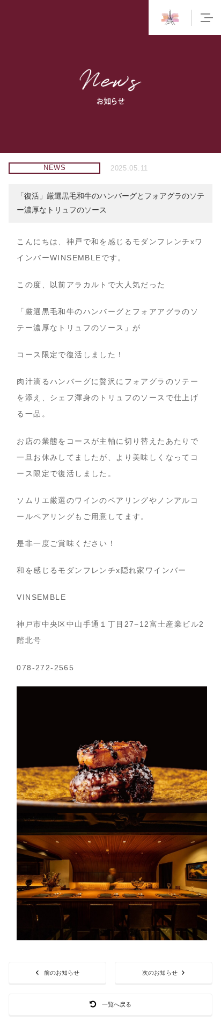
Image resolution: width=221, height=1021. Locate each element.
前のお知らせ (61, 972)
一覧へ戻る (116, 1004)
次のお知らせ (160, 972)
